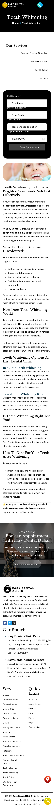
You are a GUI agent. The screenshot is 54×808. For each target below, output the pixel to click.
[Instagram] (14, 623)
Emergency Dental (11, 727)
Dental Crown (9, 713)
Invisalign (7, 732)
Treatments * (14, 120)
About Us (33, 699)
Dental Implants (10, 718)
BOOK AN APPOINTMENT (27, 564)
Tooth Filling (8, 777)
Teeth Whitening (10, 772)
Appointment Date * (18, 131)
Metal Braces (9, 736)
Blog (31, 722)
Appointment (35, 704)
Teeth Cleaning (10, 768)
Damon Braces (10, 704)
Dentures (7, 722)
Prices (31, 718)
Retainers (7, 751)
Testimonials (34, 727)
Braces (6, 695)
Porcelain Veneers (11, 746)
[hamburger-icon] (50, 5)
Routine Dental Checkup (10, 761)
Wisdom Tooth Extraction (10, 783)
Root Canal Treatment (13, 755)
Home (15, 23)
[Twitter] (10, 623)
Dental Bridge (9, 709)
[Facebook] (5, 623)
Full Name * (14, 96)
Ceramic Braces (10, 699)
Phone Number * (16, 108)
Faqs (31, 713)
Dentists (32, 708)
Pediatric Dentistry (12, 741)
